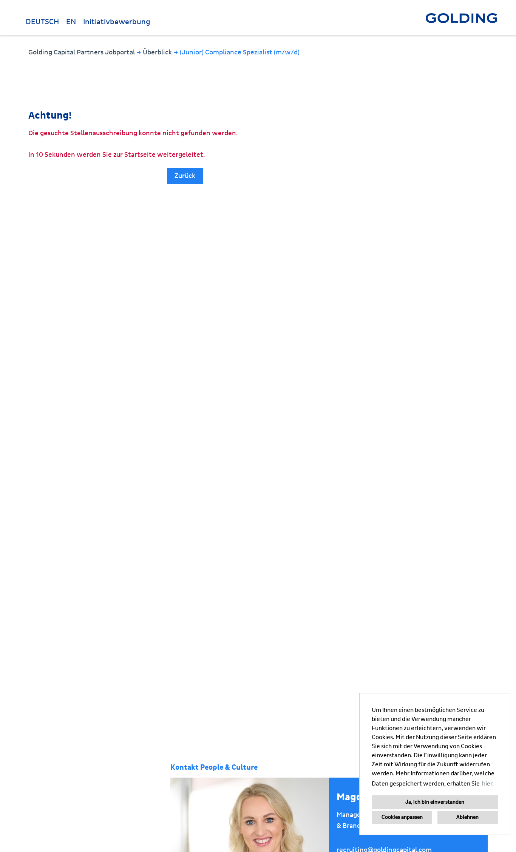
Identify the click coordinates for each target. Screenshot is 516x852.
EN (71, 21)
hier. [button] (488, 783)
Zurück (185, 175)
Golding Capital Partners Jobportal (82, 52)
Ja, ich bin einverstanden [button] (434, 802)
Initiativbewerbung (116, 21)
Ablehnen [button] (467, 817)
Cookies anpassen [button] (402, 817)
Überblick (158, 52)
